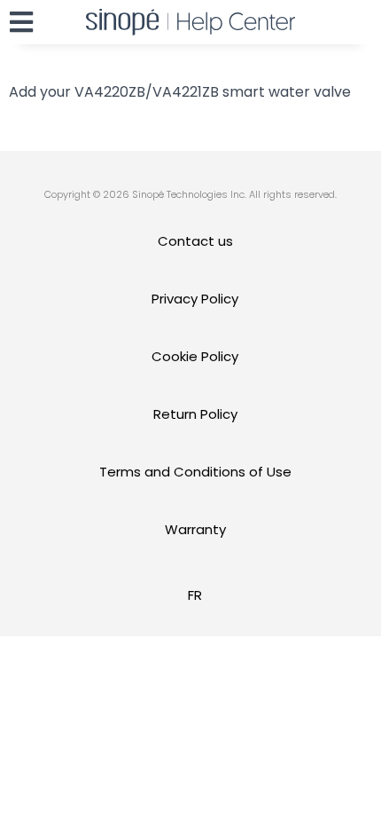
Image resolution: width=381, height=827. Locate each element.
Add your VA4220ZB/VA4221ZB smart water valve (180, 92)
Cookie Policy (195, 356)
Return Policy (195, 414)
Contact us (195, 241)
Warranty (195, 529)
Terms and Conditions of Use (195, 471)
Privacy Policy (195, 298)
